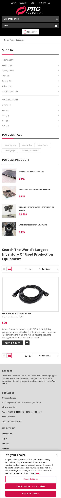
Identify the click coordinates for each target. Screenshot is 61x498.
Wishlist (5, 448)
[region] (30, 474)
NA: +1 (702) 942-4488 (11, 412)
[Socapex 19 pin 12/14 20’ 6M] (30, 278)
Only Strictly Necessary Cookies (30, 486)
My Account (7, 433)
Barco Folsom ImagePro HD (31, 172)
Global (23, 3)
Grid (4, 269)
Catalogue (20, 40)
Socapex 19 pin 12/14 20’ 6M (16, 313)
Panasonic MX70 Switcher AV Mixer (34, 189)
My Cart (5, 443)
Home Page (9, 40)
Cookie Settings (30, 479)
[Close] (56, 455)
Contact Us (44, 3)
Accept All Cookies (30, 493)
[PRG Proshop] (30, 10)
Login (13, 3)
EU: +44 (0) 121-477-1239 (32, 412)
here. (37, 473)
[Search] (56, 19)
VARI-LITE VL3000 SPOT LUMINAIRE (33, 225)
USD (33, 3)
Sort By (28, 269)
